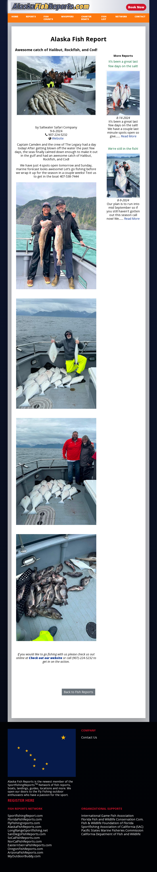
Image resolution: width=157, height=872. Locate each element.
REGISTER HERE (21, 800)
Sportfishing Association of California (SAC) (112, 827)
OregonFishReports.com (25, 849)
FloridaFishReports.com (25, 819)
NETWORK (121, 16)
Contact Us (89, 737)
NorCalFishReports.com (25, 841)
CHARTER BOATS (86, 18)
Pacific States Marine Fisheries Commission (112, 830)
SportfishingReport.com (25, 816)
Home (14, 16)
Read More (128, 136)
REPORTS (31, 16)
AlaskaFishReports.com (24, 827)
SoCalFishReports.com (24, 838)
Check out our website (45, 658)
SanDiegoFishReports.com (27, 834)
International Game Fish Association (107, 816)
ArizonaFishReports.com (25, 852)
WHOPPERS (67, 16)
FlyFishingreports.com (24, 823)
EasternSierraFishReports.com (30, 845)
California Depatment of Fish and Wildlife (111, 834)
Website (58, 138)
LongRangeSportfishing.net (28, 830)
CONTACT (140, 16)
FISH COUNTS (48, 18)
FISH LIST (103, 18)
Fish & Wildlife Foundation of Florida (107, 823)
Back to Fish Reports (78, 692)
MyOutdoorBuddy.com (24, 856)
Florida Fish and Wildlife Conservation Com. (112, 819)
